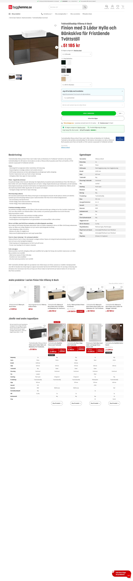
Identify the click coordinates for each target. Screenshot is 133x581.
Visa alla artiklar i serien (115, 283)
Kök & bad (12, 18)
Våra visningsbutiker (60, 14)
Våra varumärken (75, 14)
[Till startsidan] (20, 7)
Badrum (19, 18)
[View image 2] (19, 77)
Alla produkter (16, 14)
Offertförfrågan (93, 118)
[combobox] (76, 54)
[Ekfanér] (63, 79)
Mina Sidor (112, 8)
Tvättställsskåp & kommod (40, 18)
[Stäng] (113, 571)
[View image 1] (12, 77)
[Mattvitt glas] (68, 62)
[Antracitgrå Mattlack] (63, 70)
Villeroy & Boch (65, 147)
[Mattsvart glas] (63, 62)
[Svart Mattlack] (68, 70)
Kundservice (106, 8)
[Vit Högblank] (68, 79)
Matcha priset (78, 50)
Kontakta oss (47, 14)
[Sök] (85, 7)
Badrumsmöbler (26, 18)
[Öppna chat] (129, 576)
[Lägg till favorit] (55, 25)
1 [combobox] (120, 113)
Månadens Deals (87, 14)
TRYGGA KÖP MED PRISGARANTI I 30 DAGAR (49, 1)
